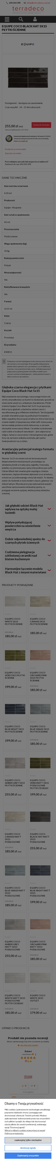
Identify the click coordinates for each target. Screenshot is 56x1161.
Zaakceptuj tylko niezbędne (28, 1140)
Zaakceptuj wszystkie (28, 1155)
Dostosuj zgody (28, 1148)
